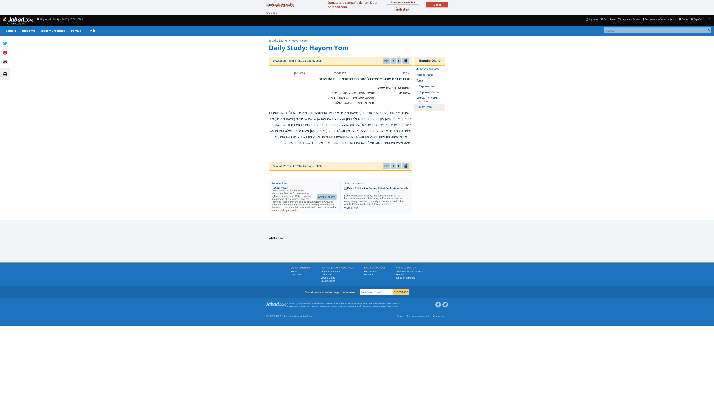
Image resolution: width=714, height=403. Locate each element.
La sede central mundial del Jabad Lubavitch (380, 303)
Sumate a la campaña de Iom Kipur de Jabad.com (352, 4)
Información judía (381, 306)
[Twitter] (445, 304)
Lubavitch (321, 303)
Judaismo (366, 306)
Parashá (368, 274)
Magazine (296, 274)
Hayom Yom (300, 40)
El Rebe (400, 274)
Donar (685, 19)
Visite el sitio (351, 208)
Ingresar (593, 19)
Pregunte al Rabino (630, 19)
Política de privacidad (418, 316)
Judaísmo (28, 31)
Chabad (312, 303)
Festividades (370, 271)
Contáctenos (439, 316)
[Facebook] (438, 304)
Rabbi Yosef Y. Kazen (336, 306)
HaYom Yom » (280, 187)
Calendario (326, 274)
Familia (76, 31)
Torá (359, 306)
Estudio (11, 31)
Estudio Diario (278, 40)
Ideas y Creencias (53, 31)
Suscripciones (328, 281)
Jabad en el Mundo (405, 278)
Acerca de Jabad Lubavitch (409, 271)
